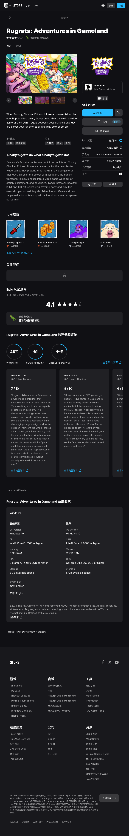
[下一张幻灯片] (75, 100)
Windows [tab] (15, 513)
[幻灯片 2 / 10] (42, 100)
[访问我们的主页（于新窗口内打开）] (64, 275)
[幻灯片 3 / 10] (58, 100)
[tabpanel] (64, 545)
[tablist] (64, 513)
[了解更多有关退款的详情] (121, 148)
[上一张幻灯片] (8, 100)
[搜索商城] (9, 17)
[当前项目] (25, 100)
